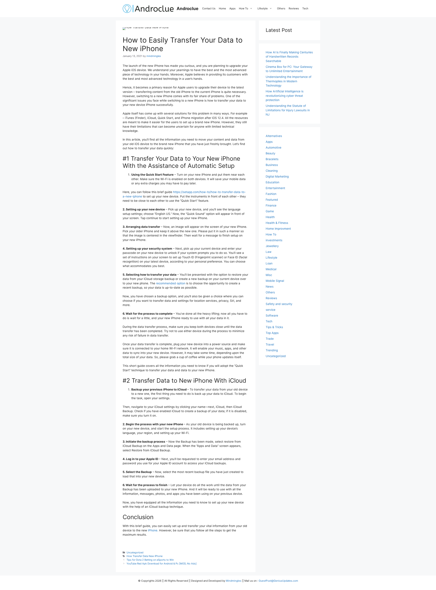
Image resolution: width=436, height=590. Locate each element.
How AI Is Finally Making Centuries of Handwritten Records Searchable (289, 57)
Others (281, 8)
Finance (271, 205)
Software (272, 315)
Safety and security (279, 304)
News (270, 286)
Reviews (294, 8)
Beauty (270, 153)
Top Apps (272, 333)
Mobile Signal (275, 280)
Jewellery (272, 246)
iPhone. (153, 530)
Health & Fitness (277, 223)
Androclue (187, 8)
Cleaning (272, 170)
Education (272, 182)
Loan (269, 263)
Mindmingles (233, 580)
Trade (270, 338)
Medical (271, 269)
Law (268, 252)
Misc (269, 275)
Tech (305, 8)
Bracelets (272, 159)
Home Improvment (278, 228)
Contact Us (208, 8)
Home (222, 8)
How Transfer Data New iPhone (144, 556)
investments (274, 240)
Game (270, 211)
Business (272, 165)
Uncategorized (135, 552)
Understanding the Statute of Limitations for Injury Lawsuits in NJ (288, 110)
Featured (272, 199)
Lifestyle (263, 8)
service (270, 309)
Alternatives (274, 136)
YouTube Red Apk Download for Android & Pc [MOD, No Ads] (162, 563)
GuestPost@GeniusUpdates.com (278, 580)
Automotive (273, 147)
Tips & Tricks (274, 327)
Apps (232, 8)
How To (243, 8)
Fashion (271, 194)
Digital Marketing (277, 176)
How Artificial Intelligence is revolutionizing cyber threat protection (284, 96)
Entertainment (275, 188)
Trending (272, 350)
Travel (270, 344)
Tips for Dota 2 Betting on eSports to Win (150, 559)
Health (270, 217)
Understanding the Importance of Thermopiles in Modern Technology (288, 81)
